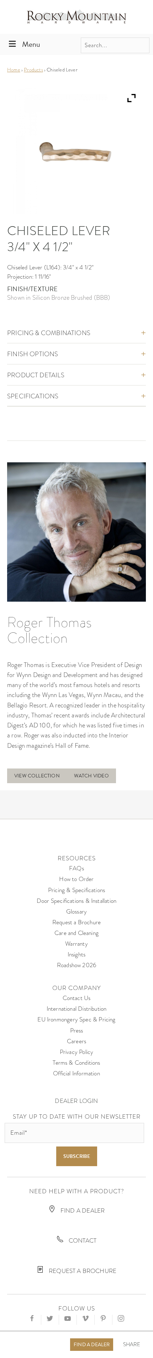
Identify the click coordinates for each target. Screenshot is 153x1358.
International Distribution (77, 1009)
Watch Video (91, 776)
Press (76, 1030)
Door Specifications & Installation (76, 901)
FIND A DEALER (82, 1211)
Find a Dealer (92, 1344)
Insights (76, 954)
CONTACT (81, 1241)
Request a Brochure (76, 922)
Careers (76, 1041)
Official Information (76, 1073)
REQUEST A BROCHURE (81, 1271)
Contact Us (77, 998)
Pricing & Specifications (76, 890)
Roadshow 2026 (76, 965)
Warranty (76, 944)
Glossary (76, 911)
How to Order (76, 879)
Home (13, 69)
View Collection (37, 776)
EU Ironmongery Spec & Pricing (76, 1019)
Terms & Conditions (76, 1063)
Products (33, 69)
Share (132, 1344)
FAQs (76, 868)
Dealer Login (76, 1101)
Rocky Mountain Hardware (76, 17)
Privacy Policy (77, 1052)
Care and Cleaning (76, 933)
